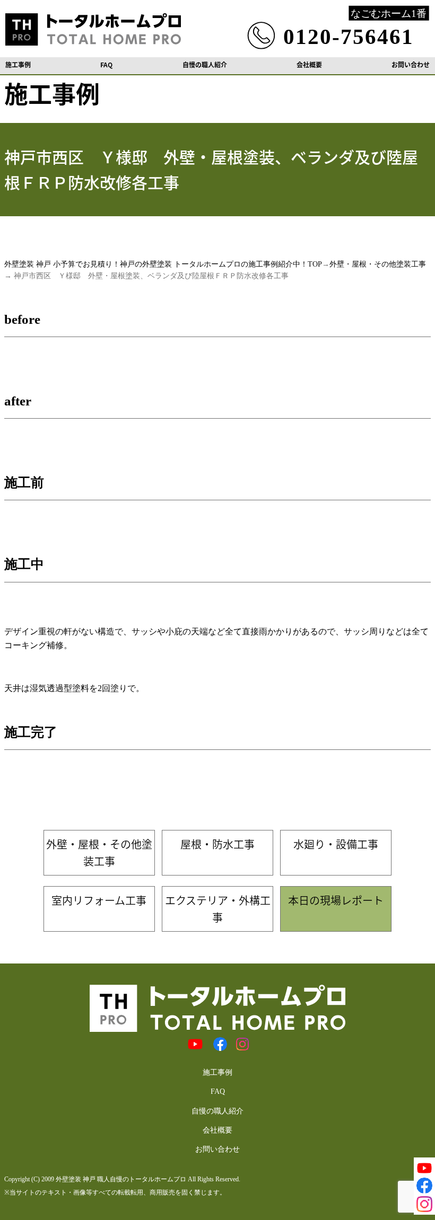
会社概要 (309, 64)
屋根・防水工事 (217, 844)
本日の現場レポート (336, 900)
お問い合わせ (411, 64)
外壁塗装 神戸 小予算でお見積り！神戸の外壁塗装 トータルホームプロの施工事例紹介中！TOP (163, 264)
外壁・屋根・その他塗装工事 (377, 264)
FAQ (106, 64)
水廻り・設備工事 (335, 844)
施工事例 (18, 64)
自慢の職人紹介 (204, 64)
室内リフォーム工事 (98, 900)
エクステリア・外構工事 (218, 908)
